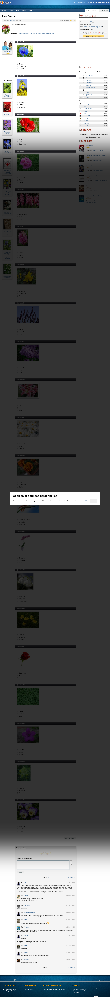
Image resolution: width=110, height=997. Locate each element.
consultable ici (82, 501)
